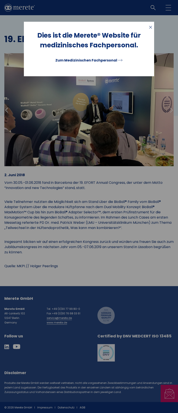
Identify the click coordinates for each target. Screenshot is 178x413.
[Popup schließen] (150, 27)
